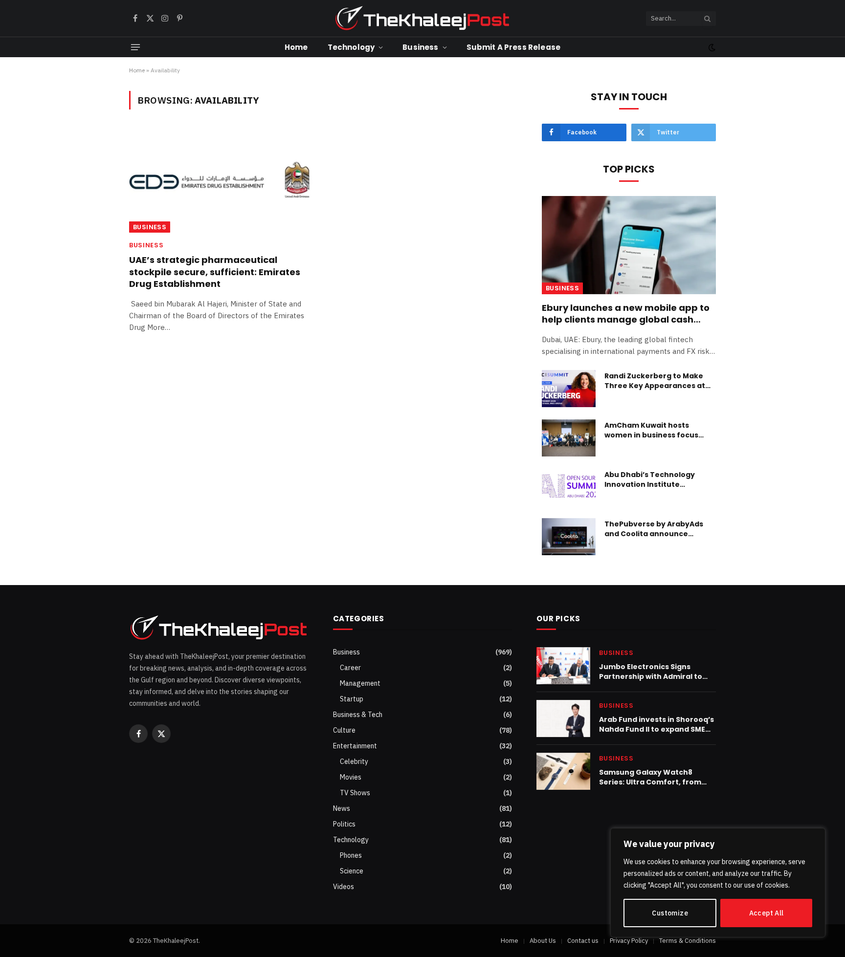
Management (360, 683)
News (341, 808)
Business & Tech (357, 714)
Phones (351, 855)
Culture (344, 730)
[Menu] (135, 47)
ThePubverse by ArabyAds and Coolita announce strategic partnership (653, 529)
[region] (717, 882)
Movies (350, 777)
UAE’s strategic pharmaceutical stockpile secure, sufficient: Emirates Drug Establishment (214, 272)
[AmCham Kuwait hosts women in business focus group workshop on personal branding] (569, 438)
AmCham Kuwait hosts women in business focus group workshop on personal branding (658, 430)
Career (350, 667)
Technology (351, 47)
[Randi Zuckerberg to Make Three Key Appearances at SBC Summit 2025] (569, 388)
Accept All (766, 913)
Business (420, 47)
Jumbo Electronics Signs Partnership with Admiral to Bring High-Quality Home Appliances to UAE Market (650, 671)
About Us (543, 940)
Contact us (583, 940)
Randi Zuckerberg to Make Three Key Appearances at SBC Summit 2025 (654, 381)
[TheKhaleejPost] (422, 18)
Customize (670, 913)
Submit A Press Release (513, 47)
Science (351, 871)
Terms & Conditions (687, 940)
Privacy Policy (629, 940)
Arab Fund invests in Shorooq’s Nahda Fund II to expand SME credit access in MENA (656, 724)
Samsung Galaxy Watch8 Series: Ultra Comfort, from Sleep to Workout (650, 777)
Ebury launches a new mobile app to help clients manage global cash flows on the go (626, 314)
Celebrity (354, 761)
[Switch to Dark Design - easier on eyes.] (711, 47)
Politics (344, 824)
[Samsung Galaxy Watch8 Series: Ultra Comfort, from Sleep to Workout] (563, 771)
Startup (351, 699)
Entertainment (355, 745)
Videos (343, 886)
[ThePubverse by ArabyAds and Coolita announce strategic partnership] (569, 536)
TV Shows (355, 792)
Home (296, 47)
